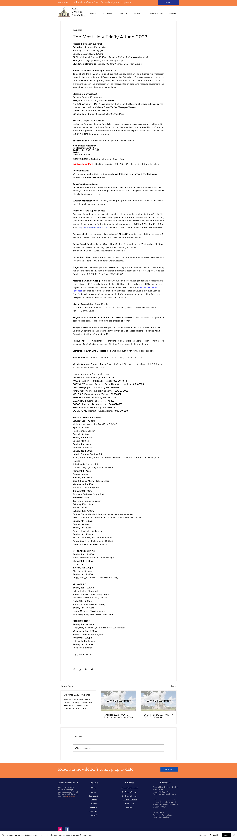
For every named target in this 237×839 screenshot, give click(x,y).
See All (174, 686)
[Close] (234, 835)
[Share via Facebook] (74, 669)
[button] (108, 13)
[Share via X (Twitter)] (80, 669)
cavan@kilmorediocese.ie (167, 794)
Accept (226, 835)
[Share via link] (92, 669)
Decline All (214, 835)
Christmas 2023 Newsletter (77, 695)
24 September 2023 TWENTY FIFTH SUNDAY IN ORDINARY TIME (158, 716)
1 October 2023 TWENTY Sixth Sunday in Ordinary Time (118, 716)
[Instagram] (60, 829)
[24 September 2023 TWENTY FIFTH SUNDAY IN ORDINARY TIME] (158, 701)
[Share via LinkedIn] (86, 669)
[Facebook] (67, 829)
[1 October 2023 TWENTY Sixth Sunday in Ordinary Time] (118, 701)
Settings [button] (202, 835)
